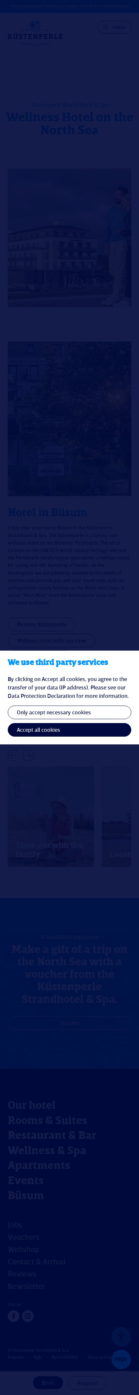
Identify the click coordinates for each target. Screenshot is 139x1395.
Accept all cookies (38, 730)
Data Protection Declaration (41, 696)
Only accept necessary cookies (54, 713)
